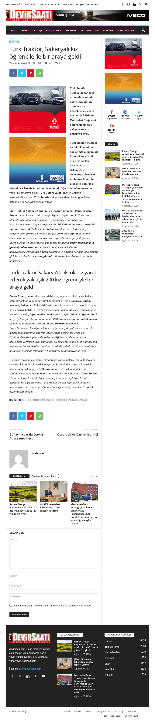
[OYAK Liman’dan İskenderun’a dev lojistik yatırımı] (53, 491)
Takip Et (125, 111)
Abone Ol (111, 125)
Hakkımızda (93, 4)
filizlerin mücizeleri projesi (51, 400)
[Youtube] (146, 4)
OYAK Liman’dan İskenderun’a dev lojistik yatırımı (50, 507)
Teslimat (86, 30)
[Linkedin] (134, 4)
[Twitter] (140, 4)
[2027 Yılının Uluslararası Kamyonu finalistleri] (112, 235)
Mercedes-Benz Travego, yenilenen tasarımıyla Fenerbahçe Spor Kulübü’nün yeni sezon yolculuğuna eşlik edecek (84, 514)
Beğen (111, 111)
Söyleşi (38, 30)
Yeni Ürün (109, 30)
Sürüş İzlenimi (54, 30)
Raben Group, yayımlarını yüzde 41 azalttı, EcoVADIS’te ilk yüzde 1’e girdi (22, 509)
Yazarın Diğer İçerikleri (44, 476)
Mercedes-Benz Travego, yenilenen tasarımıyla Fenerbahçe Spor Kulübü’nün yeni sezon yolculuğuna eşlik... (132, 193)
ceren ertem (28, 400)
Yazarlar (68, 4)
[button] (143, 30)
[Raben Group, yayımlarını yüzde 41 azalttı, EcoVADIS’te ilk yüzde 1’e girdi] (23, 491)
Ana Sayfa (13, 38)
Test (97, 30)
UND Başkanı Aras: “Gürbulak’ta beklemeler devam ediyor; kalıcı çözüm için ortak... (132, 216)
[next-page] (96, 476)
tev (68, 400)
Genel (14, 30)
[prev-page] (92, 476)
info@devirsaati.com (30, 668)
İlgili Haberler (19, 476)
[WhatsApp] (39, 73)
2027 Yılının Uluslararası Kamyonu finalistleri (133, 233)
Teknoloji (71, 30)
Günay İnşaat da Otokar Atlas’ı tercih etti (26, 436)
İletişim (80, 4)
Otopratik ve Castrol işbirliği (77, 434)
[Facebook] (122, 4)
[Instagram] (128, 4)
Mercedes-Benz (113, 652)
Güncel (26, 30)
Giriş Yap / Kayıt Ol (49, 4)
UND (107, 663)
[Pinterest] (30, 73)
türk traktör (79, 400)
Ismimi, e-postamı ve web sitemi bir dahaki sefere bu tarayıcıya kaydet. (52, 605)
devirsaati (20, 63)
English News (126, 30)
